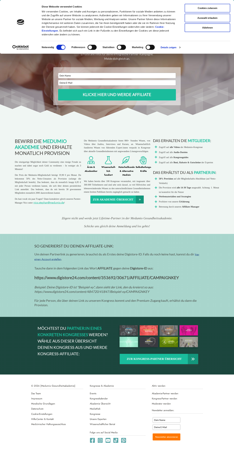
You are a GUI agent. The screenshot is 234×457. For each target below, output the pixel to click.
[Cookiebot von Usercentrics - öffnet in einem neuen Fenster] (21, 47)
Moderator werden (161, 403)
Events (93, 393)
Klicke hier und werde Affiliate (117, 94)
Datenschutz (37, 409)
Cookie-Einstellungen (41, 414)
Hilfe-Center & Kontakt (42, 419)
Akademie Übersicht (100, 403)
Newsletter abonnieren (166, 437)
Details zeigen (168, 47)
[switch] (92, 47)
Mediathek (95, 409)
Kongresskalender (99, 398)
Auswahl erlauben (207, 18)
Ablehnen (207, 27)
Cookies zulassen (207, 8)
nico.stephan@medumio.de (48, 202)
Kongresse (95, 414)
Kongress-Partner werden (164, 398)
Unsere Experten (98, 419)
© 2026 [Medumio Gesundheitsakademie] (53, 386)
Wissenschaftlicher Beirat (102, 424)
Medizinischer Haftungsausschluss (48, 424)
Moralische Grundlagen (43, 403)
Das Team (36, 393)
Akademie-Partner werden (165, 393)
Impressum (36, 398)
